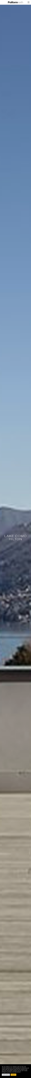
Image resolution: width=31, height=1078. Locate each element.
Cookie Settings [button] (6, 1074)
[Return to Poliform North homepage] (15, 3)
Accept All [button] (13, 1074)
